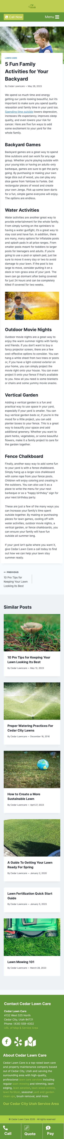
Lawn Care (11, 58)
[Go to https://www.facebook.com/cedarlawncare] (7, 1042)
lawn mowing (21, 1083)
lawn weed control (43, 1087)
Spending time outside (19, 111)
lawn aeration (21, 1087)
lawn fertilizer (11, 1092)
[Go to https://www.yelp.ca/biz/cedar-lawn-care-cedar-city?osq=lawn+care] (18, 1042)
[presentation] (32, 633)
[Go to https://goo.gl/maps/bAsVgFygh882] (30, 1042)
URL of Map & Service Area (21, 1027)
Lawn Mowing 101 (20, 962)
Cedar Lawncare (16, 86)
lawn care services (30, 1079)
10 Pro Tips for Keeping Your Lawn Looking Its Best (16, 579)
